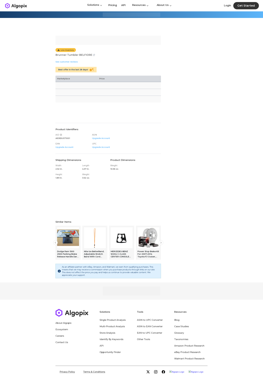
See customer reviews (66, 62)
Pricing (112, 5)
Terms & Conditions (94, 371)
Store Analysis (107, 333)
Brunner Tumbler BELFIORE (73, 54)
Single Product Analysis (113, 320)
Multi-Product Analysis (112, 326)
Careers (59, 336)
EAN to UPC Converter (149, 333)
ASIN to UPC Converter (150, 320)
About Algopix (63, 323)
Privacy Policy (67, 371)
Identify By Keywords (111, 339)
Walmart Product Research (189, 358)
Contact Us (61, 342)
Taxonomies (181, 339)
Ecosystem (61, 329)
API (123, 5)
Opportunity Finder (110, 352)
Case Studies (181, 326)
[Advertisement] (131, 27)
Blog (176, 320)
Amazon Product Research (189, 345)
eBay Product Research (187, 352)
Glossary (179, 333)
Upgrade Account (101, 138)
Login (227, 5)
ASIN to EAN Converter (150, 326)
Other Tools (143, 339)
